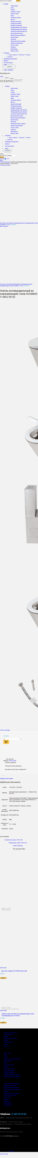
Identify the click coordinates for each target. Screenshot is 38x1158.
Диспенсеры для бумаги (18, 35)
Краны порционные (17, 43)
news (6, 148)
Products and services (10, 1032)
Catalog (6, 4)
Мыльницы (14, 49)
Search (18, 1)
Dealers (6, 61)
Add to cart (6, 741)
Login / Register (8, 70)
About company (13, 55)
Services (9, 57)
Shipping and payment (10, 59)
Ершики (13, 47)
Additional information (6, 778)
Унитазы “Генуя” (15, 12)
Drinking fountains (16, 23)
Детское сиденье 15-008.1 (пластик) (14, 971)
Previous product (5, 165)
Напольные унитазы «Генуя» (12, 1059)
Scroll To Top (4, 1154)
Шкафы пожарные (16, 25)
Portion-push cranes (10, 1095)
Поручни (13, 39)
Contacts (9, 66)
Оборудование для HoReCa (19, 27)
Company (6, 53)
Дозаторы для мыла (17, 33)
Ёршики (6, 1099)
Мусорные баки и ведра (18, 41)
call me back (10, 759)
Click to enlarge (5, 730)
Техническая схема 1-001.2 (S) (18, 843)
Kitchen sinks (15, 51)
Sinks (12, 8)
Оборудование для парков (19, 29)
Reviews (28, 55)
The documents (8, 63)
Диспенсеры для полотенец (12, 1089)
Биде (12, 16)
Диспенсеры (14, 37)
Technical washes (16, 17)
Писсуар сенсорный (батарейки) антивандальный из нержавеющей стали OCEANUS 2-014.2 (16, 285)
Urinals (13, 10)
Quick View (3, 968)
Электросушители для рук (12, 1083)
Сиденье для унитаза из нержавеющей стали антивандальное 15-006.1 (18, 1015)
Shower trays (14, 14)
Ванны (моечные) (16, 21)
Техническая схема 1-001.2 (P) (14, 840)
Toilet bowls (14, 6)
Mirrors (13, 19)
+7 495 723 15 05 (18, 1114)
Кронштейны (8, 1105)
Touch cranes (14, 45)
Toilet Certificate (18, 845)
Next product (4, 226)
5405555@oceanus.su (12, 1136)
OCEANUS (11, 1151)
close (1, 76)
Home (2, 162)
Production (21, 55)
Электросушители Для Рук (19, 31)
